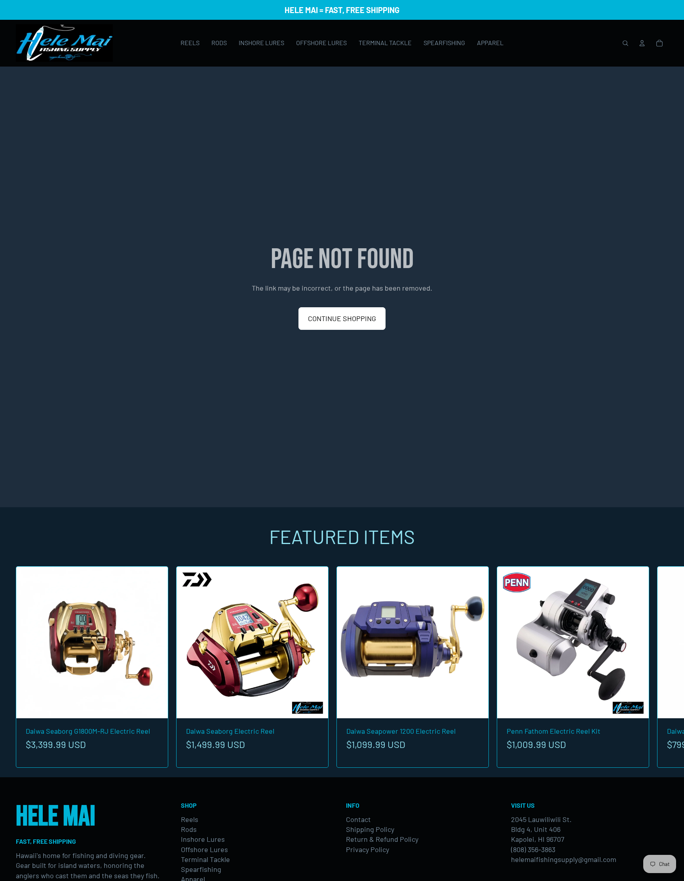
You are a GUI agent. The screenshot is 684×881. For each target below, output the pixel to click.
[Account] (642, 43)
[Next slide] (659, 666)
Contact (358, 819)
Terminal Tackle (205, 859)
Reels (189, 819)
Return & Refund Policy (382, 839)
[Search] (625, 43)
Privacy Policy (367, 849)
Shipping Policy (370, 829)
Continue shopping (342, 318)
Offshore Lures (204, 849)
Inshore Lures (203, 839)
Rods (189, 829)
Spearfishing (201, 869)
